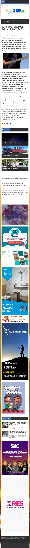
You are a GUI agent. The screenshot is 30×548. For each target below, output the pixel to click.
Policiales (15, 31)
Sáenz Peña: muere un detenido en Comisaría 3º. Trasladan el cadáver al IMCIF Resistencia (18, 423)
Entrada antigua (23, 178)
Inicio (16, 178)
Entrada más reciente (8, 178)
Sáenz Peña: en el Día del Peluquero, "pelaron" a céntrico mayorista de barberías (18, 432)
